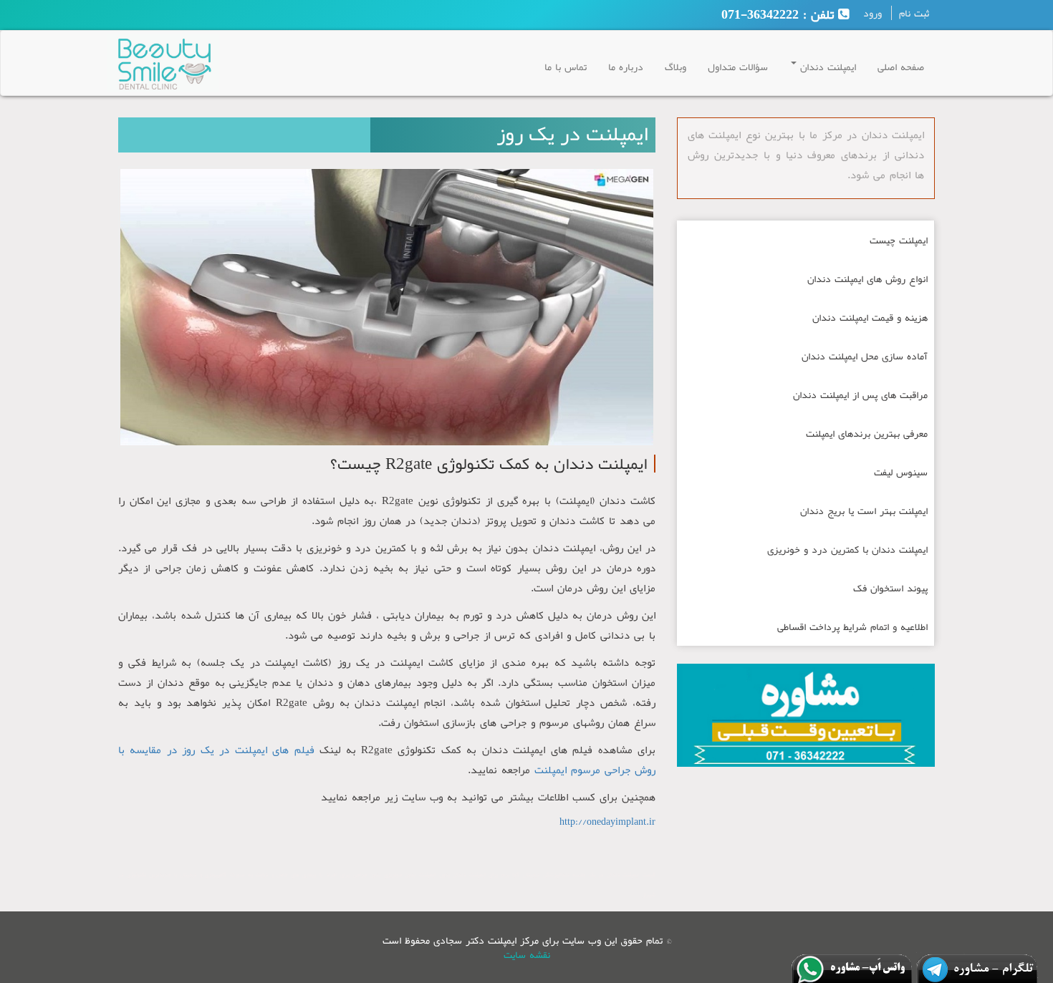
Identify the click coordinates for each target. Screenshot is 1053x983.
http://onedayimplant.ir (607, 821)
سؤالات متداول (738, 67)
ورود (872, 13)
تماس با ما (565, 67)
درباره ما (625, 67)
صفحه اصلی (901, 67)
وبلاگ (675, 67)
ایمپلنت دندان (826, 67)
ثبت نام (914, 13)
